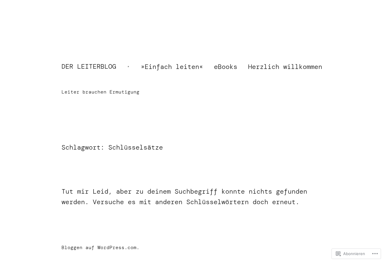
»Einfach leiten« (172, 66)
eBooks (225, 66)
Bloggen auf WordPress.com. (101, 247)
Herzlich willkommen (285, 66)
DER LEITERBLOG (89, 66)
